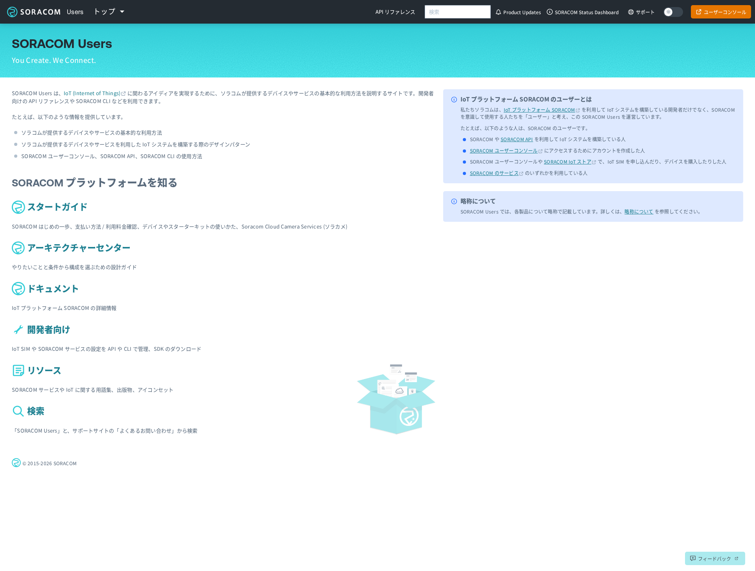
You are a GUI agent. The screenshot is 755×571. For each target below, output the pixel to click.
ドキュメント (52, 289)
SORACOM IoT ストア (567, 161)
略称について (638, 211)
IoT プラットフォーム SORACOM (539, 109)
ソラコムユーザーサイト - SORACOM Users (33, 12)
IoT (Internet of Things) (92, 93)
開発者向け (47, 330)
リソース (43, 371)
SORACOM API (517, 139)
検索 (34, 411)
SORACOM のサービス (494, 172)
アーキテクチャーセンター (78, 248)
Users (75, 12)
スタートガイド (56, 207)
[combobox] (458, 11)
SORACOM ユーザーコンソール (504, 150)
